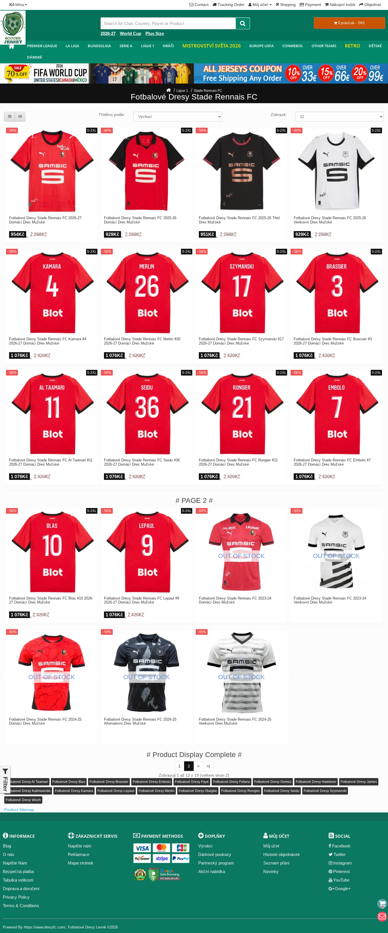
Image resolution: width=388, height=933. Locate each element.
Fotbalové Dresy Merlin (156, 791)
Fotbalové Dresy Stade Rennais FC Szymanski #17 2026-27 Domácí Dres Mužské (241, 341)
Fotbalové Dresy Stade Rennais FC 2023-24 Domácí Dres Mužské (235, 600)
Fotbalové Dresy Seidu (281, 791)
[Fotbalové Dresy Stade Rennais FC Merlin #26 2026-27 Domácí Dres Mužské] (146, 292)
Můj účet (271, 845)
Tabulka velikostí (18, 880)
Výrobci (205, 845)
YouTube (341, 880)
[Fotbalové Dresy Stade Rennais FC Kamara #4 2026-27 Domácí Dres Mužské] (51, 292)
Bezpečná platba (18, 871)
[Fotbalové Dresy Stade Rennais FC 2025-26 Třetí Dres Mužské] (241, 171)
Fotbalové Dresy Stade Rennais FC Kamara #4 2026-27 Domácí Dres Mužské (47, 341)
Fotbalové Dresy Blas (68, 782)
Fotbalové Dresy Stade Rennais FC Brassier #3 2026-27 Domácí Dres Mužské (333, 341)
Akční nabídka (211, 871)
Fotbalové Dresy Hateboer (316, 782)
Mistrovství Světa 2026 (211, 45)
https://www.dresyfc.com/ (45, 927)
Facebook (341, 845)
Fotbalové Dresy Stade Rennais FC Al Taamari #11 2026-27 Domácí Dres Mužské (51, 462)
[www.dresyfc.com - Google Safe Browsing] (165, 873)
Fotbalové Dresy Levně (87, 927)
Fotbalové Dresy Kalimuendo (28, 791)
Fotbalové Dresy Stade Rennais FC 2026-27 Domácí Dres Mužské (45, 220)
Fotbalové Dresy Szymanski (325, 791)
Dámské (34, 57)
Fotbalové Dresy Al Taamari (27, 782)
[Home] (168, 91)
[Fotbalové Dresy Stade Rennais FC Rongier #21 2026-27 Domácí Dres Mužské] (241, 413)
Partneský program (216, 863)
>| (208, 766)
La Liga (72, 45)
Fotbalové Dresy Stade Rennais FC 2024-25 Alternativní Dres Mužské (140, 721)
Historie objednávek (281, 854)
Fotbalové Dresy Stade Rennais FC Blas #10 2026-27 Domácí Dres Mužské (51, 600)
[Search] (242, 23)
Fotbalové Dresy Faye (192, 782)
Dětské (375, 45)
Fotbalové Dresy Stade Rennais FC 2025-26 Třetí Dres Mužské (239, 220)
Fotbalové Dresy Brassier (108, 782)
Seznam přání (276, 863)
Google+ (343, 888)
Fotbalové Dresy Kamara (74, 791)
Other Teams (324, 45)
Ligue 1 (147, 45)
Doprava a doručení (21, 888)
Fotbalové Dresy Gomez (272, 782)
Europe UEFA (261, 45)
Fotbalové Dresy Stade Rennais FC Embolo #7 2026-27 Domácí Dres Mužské (332, 462)
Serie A (126, 45)
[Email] (382, 917)
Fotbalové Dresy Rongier (240, 791)
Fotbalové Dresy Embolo (152, 782)
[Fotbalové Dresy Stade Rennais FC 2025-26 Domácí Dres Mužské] (146, 171)
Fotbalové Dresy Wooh (23, 800)
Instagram (342, 863)
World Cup (130, 33)
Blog (7, 845)
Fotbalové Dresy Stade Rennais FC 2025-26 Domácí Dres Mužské (140, 220)
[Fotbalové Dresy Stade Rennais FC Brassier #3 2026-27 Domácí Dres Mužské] (336, 292)
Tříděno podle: (112, 114)
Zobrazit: (279, 114)
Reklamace (78, 854)
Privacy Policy (16, 897)
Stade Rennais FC (208, 91)
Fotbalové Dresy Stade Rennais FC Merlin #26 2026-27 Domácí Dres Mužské (142, 341)
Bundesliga (99, 45)
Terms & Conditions (21, 905)
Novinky (271, 871)
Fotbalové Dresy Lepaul (115, 791)
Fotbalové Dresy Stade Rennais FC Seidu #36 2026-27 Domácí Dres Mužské (142, 462)
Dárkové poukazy (214, 854)
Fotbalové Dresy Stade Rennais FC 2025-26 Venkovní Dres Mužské (330, 220)
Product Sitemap (19, 809)
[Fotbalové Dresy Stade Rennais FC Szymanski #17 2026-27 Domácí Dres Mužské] (241, 292)
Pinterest (341, 871)
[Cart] (382, 904)
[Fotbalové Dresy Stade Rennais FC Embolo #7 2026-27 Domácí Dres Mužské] (336, 413)
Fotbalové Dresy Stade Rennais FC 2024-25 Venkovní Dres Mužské (235, 721)
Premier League (42, 45)
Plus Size (154, 33)
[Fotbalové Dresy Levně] (11, 47)
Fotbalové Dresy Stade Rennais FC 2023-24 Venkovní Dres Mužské (330, 600)
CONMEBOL (292, 45)
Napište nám (79, 845)
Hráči (168, 45)
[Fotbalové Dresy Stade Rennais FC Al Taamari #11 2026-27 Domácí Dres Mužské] (51, 413)
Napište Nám (15, 863)
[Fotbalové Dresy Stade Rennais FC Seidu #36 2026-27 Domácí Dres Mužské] (146, 413)
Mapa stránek (80, 863)
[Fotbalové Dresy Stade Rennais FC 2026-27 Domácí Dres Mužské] (51, 171)
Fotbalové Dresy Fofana (231, 782)
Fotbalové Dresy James (359, 782)
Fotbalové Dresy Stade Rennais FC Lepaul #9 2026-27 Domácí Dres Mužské (141, 600)
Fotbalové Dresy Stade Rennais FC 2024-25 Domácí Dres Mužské (45, 721)
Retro (352, 45)
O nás (8, 854)
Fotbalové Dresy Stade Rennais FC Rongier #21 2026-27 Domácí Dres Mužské (238, 462)
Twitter (339, 854)
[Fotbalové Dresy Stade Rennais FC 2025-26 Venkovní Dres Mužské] (336, 171)
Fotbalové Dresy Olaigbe (198, 791)
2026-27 (108, 33)
